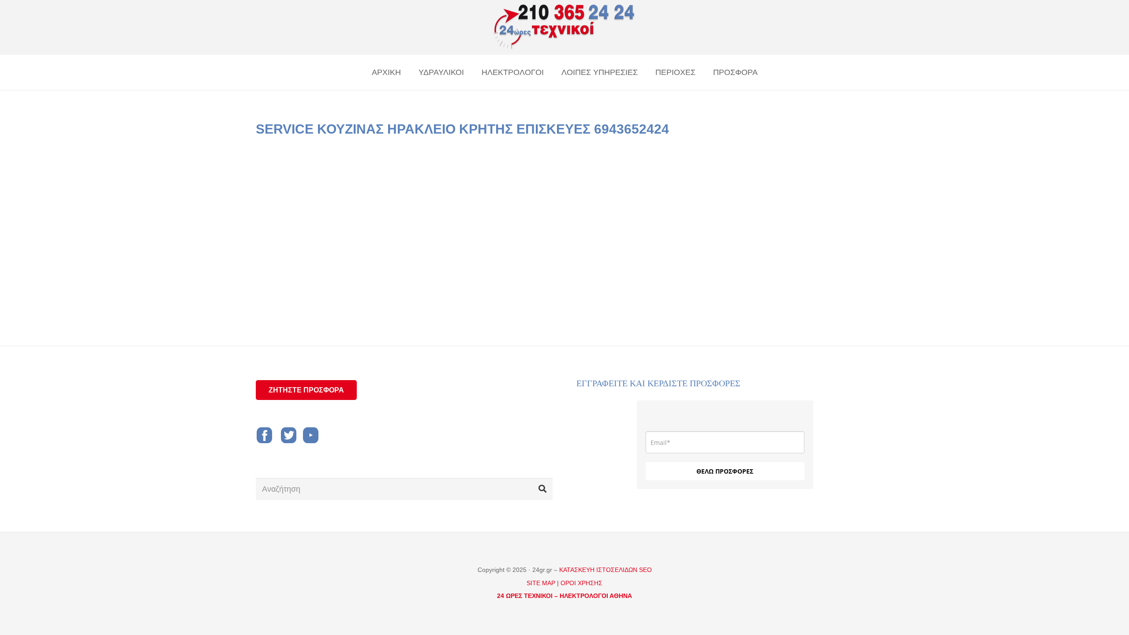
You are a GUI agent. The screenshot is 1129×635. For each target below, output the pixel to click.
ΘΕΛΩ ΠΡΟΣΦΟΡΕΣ (724, 471)
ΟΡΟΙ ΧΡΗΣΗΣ (581, 582)
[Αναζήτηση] (542, 489)
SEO (645, 569)
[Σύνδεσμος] (564, 27)
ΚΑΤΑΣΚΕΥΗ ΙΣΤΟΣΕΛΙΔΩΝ (599, 569)
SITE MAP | (543, 582)
